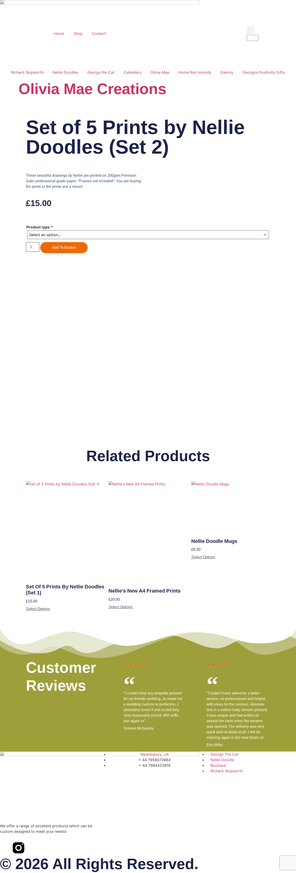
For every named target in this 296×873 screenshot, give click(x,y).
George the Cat (100, 72)
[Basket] (252, 38)
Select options (38, 609)
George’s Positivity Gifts (264, 72)
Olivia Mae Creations (92, 88)
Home (59, 33)
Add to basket (64, 247)
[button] (250, 30)
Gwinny (226, 72)
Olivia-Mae (160, 72)
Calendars (132, 72)
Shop (78, 33)
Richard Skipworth (27, 72)
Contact (99, 33)
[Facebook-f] (6, 848)
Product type (39, 227)
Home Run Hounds (195, 72)
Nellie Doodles (65, 72)
